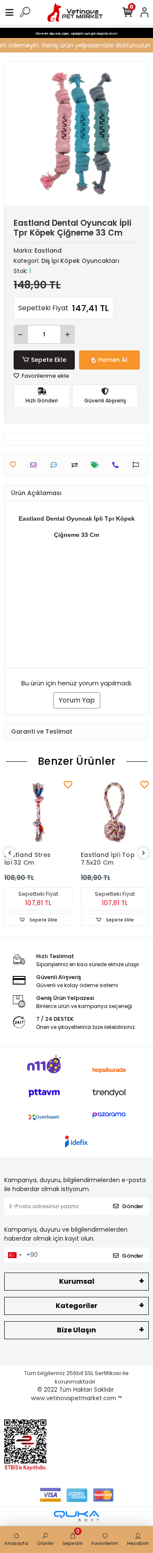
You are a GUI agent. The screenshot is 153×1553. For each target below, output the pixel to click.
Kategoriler (76, 1306)
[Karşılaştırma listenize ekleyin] (76, 465)
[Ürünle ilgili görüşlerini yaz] (55, 465)
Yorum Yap (77, 700)
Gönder (132, 1206)
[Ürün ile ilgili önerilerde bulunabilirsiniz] (137, 465)
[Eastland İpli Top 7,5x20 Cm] (115, 812)
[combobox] (14, 1255)
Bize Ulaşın (76, 1330)
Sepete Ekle (48, 359)
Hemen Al (113, 359)
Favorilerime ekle (44, 376)
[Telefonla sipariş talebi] (117, 465)
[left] (10, 853)
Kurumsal (76, 1281)
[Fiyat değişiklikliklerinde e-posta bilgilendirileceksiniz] (97, 465)
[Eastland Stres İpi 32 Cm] (38, 812)
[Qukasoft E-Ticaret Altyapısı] (76, 1516)
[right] (143, 853)
